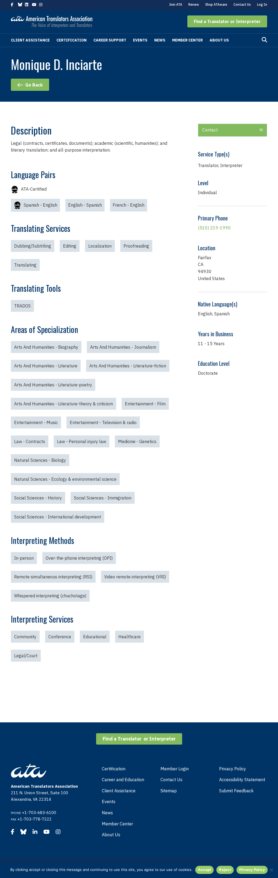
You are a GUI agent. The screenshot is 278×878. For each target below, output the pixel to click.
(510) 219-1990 (214, 227)
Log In (262, 4)
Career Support (109, 40)
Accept (204, 869)
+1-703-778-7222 (34, 819)
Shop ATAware (216, 4)
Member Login (174, 768)
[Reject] (271, 870)
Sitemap (168, 790)
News (159, 40)
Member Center (187, 40)
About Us (219, 40)
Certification (71, 40)
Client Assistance (30, 40)
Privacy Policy (232, 768)
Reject (225, 869)
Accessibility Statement (242, 779)
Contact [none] (210, 130)
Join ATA (175, 4)
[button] (227, 21)
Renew (193, 4)
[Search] (264, 40)
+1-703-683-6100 (39, 812)
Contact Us (242, 4)
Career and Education (123, 779)
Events (140, 40)
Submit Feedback (236, 790)
